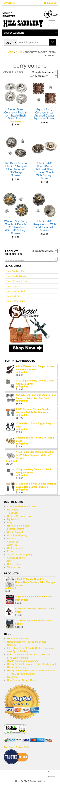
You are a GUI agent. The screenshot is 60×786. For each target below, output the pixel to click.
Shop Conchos (13, 286)
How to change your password (22, 660)
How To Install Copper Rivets (21, 680)
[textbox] (31, 260)
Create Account (15, 532)
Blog (9, 522)
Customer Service (16, 548)
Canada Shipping (16, 557)
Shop (19, 52)
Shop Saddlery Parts (16, 271)
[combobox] (31, 259)
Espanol (11, 538)
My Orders (9, 2)
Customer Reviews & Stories (21, 506)
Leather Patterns (15, 528)
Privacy (11, 551)
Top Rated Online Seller (17, 747)
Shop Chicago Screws (17, 281)
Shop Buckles (12, 295)
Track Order (13, 512)
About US (12, 544)
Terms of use (13, 567)
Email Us (51, 2)
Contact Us (12, 541)
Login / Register (9, 14)
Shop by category (14, 32)
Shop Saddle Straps (16, 276)
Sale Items (12, 676)
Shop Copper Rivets (16, 291)
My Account (13, 519)
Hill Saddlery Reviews (18, 638)
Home (10, 52)
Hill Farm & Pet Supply (18, 525)
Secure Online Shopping (19, 554)
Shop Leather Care (15, 300)
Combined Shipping (17, 535)
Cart (9, 560)
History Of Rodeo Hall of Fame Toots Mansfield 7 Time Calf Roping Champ (31, 672)
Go (52, 42)
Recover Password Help (19, 516)
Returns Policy (14, 564)
